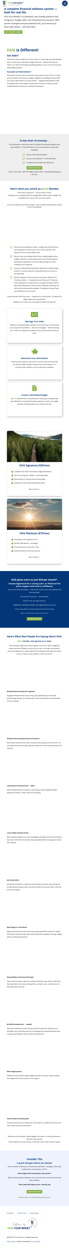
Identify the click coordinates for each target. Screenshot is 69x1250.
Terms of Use (21, 1213)
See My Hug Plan (34, 168)
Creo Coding (35, 1241)
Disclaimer (10, 1213)
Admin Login (11, 1241)
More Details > (34, 489)
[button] (65, 3)
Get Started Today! (13, 32)
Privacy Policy (34, 1213)
